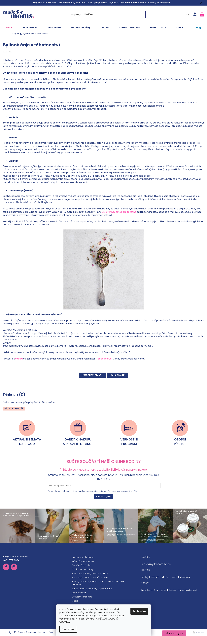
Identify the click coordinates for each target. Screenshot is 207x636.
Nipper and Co (103, 358)
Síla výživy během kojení (156, 564)
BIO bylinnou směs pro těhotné (119, 212)
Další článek (117, 375)
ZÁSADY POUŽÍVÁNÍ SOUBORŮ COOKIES (89, 620)
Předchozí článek (92, 375)
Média (75, 600)
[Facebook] (6, 567)
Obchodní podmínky (82, 569)
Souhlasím (139, 611)
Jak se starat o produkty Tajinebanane (92, 588)
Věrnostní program (82, 596)
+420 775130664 (11, 560)
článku (19, 358)
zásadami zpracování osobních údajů (93, 491)
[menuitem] (9, 27)
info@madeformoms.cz (15, 556)
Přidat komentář (13, 408)
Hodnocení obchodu (82, 557)
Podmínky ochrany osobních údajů (90, 573)
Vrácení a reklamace (83, 561)
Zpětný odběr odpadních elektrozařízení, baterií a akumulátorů (98, 583)
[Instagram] (14, 567)
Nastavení (68, 629)
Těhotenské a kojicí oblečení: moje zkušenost (169, 590)
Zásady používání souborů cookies (90, 577)
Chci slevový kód (103, 496)
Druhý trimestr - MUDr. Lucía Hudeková (165, 577)
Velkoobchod (79, 592)
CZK (185, 14)
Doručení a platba (81, 565)
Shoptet (200, 632)
